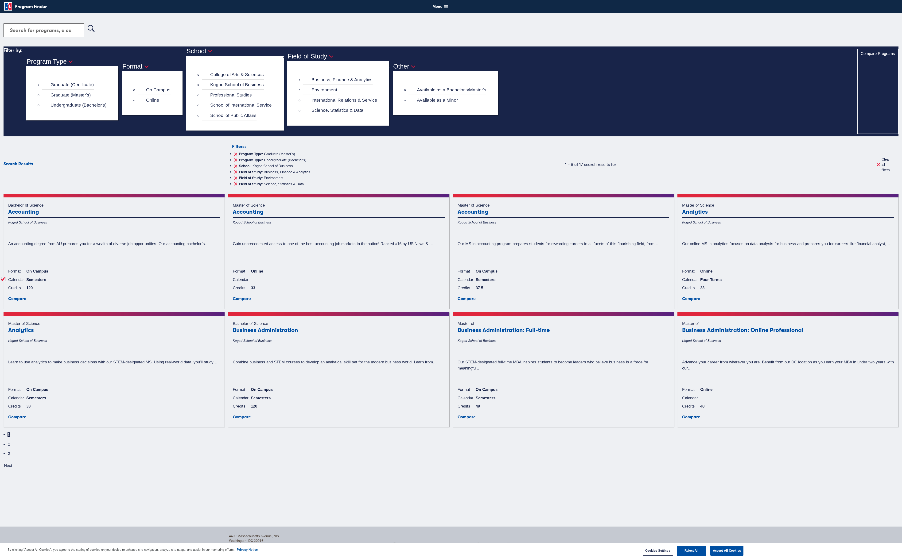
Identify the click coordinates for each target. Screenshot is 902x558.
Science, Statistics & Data (337, 110)
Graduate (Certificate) (72, 84)
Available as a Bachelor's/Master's (451, 89)
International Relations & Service (344, 100)
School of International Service (241, 105)
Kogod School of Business (237, 84)
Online (152, 100)
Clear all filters (886, 164)
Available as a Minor (437, 100)
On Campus (158, 89)
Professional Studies (231, 94)
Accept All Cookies (727, 550)
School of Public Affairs (233, 115)
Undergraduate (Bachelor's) (78, 105)
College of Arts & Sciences (237, 74)
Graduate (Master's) (71, 94)
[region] (451, 550)
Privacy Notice (247, 549)
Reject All (691, 550)
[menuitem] (74, 84)
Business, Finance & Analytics (342, 79)
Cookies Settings (657, 550)
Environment (324, 89)
